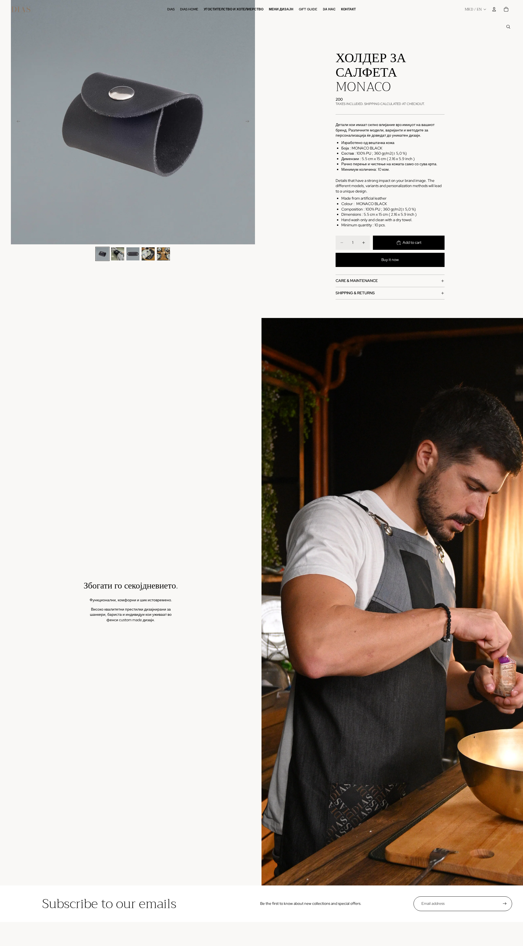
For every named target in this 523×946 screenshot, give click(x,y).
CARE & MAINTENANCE (357, 280)
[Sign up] (505, 904)
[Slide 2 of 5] (117, 253)
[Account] (494, 9)
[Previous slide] (17, 122)
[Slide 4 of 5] (148, 253)
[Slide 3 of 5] (132, 253)
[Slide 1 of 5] (102, 253)
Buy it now (390, 259)
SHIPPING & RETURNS (355, 292)
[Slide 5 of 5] (163, 253)
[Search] (508, 27)
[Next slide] (249, 122)
